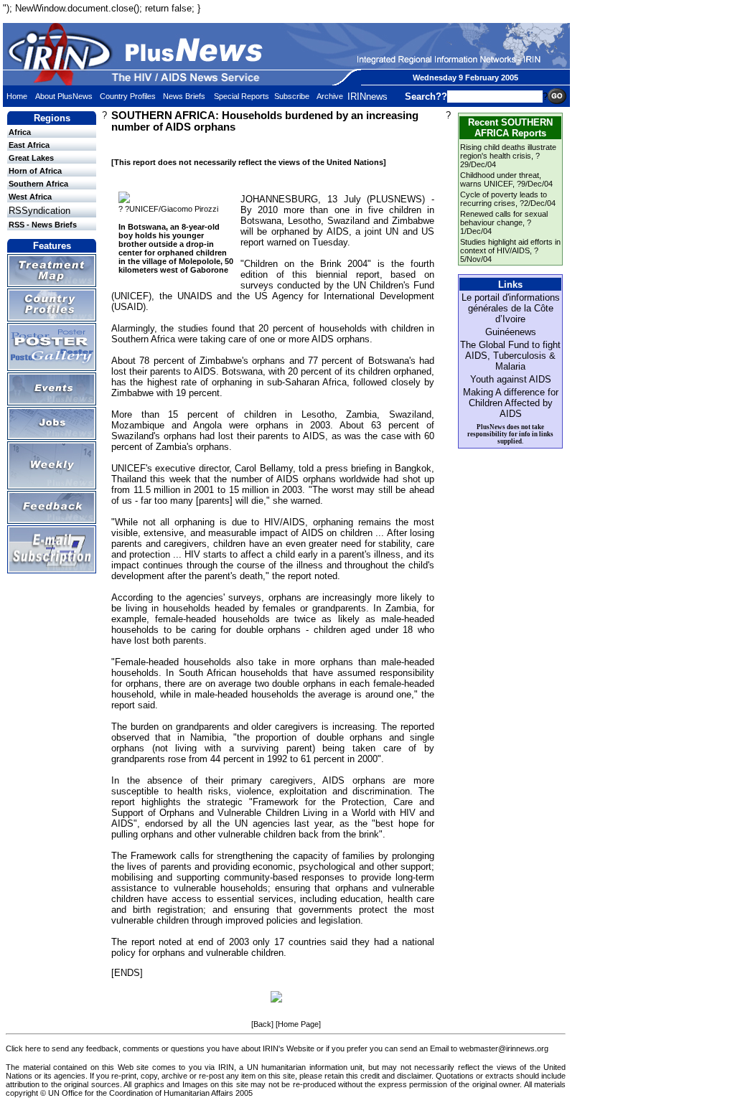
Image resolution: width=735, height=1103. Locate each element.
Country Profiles (128, 96)
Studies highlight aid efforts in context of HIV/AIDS (510, 246)
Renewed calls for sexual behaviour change (504, 218)
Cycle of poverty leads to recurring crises (503, 198)
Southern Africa (38, 183)
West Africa (30, 196)
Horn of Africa (35, 170)
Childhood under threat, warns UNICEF (500, 179)
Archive (330, 96)
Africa (20, 132)
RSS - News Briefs (43, 224)
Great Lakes (31, 158)
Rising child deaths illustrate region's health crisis (508, 151)
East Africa (29, 145)
